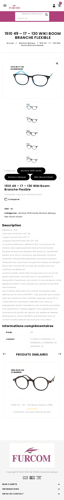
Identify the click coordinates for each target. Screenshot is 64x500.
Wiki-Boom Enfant (43, 177)
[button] (57, 63)
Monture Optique (27, 43)
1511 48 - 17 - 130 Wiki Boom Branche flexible (56, 181)
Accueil (10, 43)
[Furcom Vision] (14, 7)
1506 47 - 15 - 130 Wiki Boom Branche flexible (60, 181)
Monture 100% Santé (31, 170)
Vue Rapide (31, 396)
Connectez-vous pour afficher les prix (23, 194)
